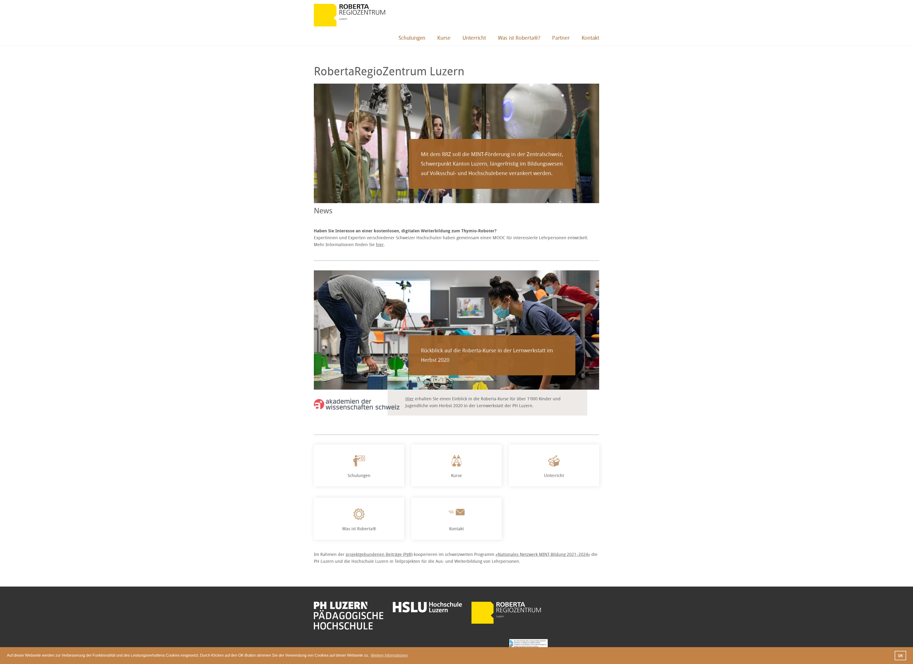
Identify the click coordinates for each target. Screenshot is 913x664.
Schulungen (411, 38)
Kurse (444, 38)
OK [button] (900, 655)
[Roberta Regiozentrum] (349, 15)
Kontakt (590, 38)
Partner (560, 38)
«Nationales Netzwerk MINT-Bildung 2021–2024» (542, 554)
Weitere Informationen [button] (389, 655)
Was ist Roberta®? (519, 38)
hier (380, 244)
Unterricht (474, 38)
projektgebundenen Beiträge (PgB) (379, 554)
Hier (409, 398)
